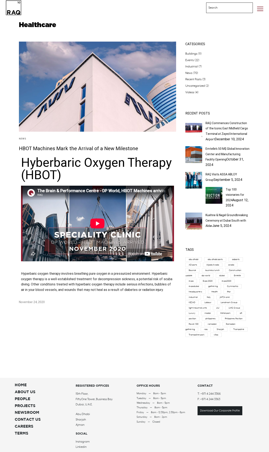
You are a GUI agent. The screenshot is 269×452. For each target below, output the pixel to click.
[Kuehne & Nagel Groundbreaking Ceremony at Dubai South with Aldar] (193, 228)
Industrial (191, 66)
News (22, 139)
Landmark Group (229, 302)
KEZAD (192, 302)
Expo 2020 (207, 281)
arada (231, 265)
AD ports (193, 265)
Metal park (225, 313)
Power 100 (193, 324)
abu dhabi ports (215, 259)
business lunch (212, 270)
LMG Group (234, 308)
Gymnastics (232, 286)
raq (205, 329)
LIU (217, 308)
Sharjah (220, 329)
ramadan (212, 324)
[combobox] (224, 8)
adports (236, 259)
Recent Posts (193, 79)
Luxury (192, 313)
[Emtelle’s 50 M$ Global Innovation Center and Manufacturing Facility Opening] (193, 161)
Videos (189, 92)
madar (207, 313)
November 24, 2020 (32, 302)
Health (214, 291)
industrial (193, 297)
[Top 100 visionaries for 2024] (214, 202)
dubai (222, 275)
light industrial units (198, 308)
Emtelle (237, 275)
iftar (229, 291)
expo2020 (226, 281)
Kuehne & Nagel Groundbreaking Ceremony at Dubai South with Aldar (227, 220)
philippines (210, 318)
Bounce (192, 270)
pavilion (192, 318)
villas (216, 335)
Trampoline (238, 329)
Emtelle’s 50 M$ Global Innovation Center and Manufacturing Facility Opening (227, 154)
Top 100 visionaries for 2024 (235, 194)
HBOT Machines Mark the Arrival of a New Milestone (78, 148)
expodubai (194, 286)
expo (191, 281)
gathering (213, 286)
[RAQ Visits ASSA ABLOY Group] (193, 187)
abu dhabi (193, 259)
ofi (241, 313)
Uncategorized (195, 86)
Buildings (191, 53)
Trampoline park (196, 335)
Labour (207, 302)
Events (189, 60)
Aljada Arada (212, 265)
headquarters (195, 291)
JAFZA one (225, 297)
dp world (206, 275)
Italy (209, 297)
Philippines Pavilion (234, 318)
